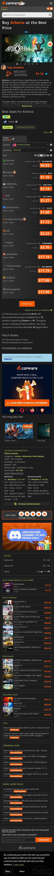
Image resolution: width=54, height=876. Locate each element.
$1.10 (45, 177)
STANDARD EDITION (25, 127)
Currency (7, 150)
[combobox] (30, 145)
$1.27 (45, 200)
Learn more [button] (18, 865)
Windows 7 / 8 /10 (39, 479)
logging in (8, 359)
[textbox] (21, 145)
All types (7, 127)
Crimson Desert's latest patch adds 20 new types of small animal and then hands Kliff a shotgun (26, 734)
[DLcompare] (27, 847)
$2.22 (45, 233)
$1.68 (45, 212)
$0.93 (45, 165)
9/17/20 (19, 470)
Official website (11, 453)
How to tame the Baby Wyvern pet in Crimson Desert (27, 728)
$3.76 (45, 247)
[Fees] (41, 155)
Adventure (27, 456)
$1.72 (45, 222)
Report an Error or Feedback (37, 310)
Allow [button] (22, 871)
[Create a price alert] (50, 44)
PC (8, 116)
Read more (27, 106)
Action (18, 456)
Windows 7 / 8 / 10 (16, 479)
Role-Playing (38, 456)
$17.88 (44, 280)
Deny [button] (8, 871)
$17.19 (44, 257)
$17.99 (44, 292)
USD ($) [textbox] (17, 150)
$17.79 (44, 270)
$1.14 (45, 188)
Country (6, 145)
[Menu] (50, 3)
